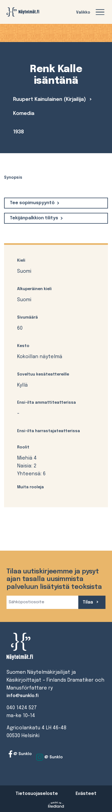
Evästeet (86, 793)
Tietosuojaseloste (36, 793)
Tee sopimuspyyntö (32, 203)
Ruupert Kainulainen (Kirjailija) (50, 99)
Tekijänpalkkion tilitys (34, 218)
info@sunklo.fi (23, 696)
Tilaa (88, 602)
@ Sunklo (22, 754)
